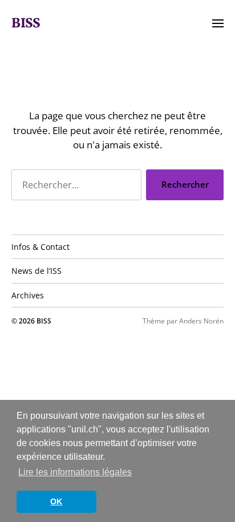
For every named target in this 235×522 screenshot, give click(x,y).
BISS (25, 23)
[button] (218, 23)
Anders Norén (201, 321)
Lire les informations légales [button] (75, 472)
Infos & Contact (40, 246)
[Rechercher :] (74, 187)
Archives (27, 295)
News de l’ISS (36, 270)
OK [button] (56, 501)
